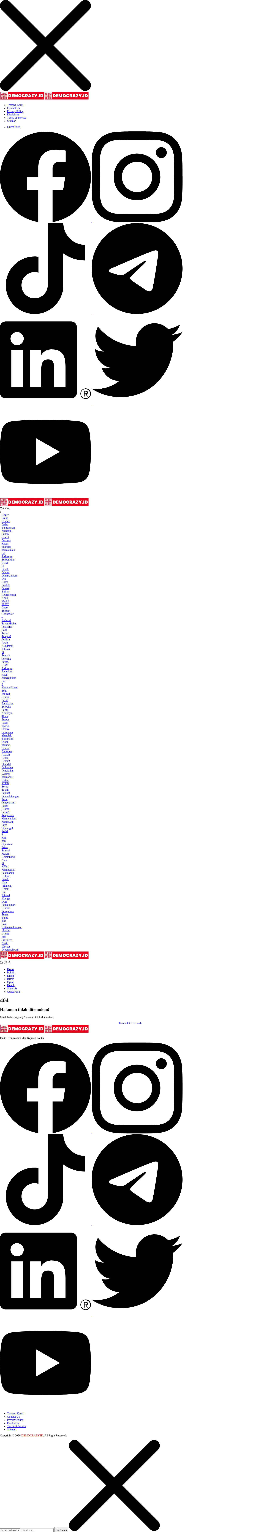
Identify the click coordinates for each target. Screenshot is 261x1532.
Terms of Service (16, 117)
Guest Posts (13, 126)
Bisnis (10, 978)
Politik (10, 972)
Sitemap (11, 120)
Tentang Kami (15, 104)
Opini (10, 982)
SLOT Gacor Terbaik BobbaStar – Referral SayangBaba (9, 614)
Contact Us (13, 108)
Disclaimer (13, 114)
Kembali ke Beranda (130, 1023)
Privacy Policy (15, 111)
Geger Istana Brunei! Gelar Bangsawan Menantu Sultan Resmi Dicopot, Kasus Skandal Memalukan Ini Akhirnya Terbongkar (8, 537)
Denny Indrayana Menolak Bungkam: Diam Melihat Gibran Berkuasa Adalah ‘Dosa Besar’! (7, 744)
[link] (46, 221)
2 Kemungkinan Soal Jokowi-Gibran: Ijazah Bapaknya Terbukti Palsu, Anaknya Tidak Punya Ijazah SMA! (10, 705)
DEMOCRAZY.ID (32, 1435)
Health (11, 985)
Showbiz (12, 988)
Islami (10, 975)
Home (10, 969)
